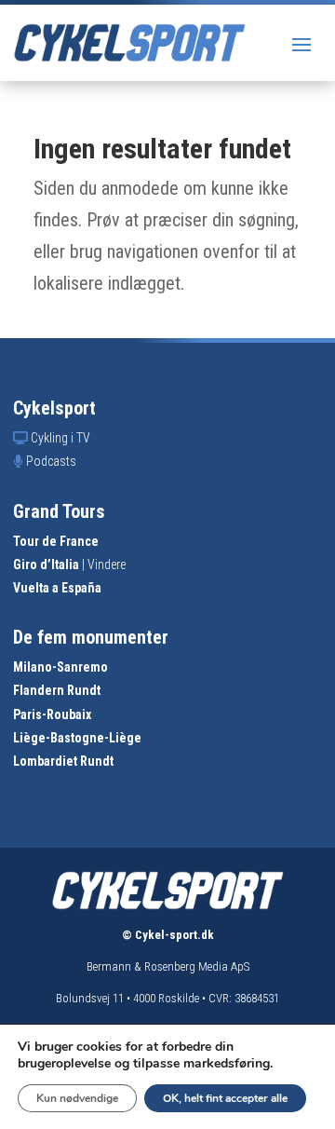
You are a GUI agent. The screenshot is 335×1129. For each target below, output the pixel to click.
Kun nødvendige (77, 1098)
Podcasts (51, 461)
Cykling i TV (60, 437)
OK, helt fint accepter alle (225, 1098)
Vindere (106, 564)
